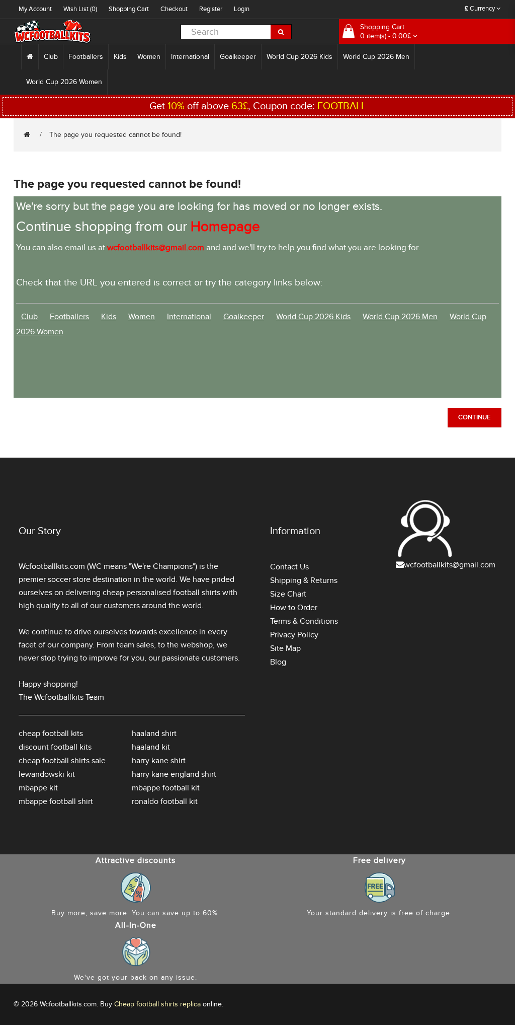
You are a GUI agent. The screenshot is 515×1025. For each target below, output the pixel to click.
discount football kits (55, 747)
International (190, 56)
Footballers (85, 56)
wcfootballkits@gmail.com (449, 565)
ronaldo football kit (165, 801)
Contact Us (289, 567)
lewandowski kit (47, 774)
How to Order (293, 608)
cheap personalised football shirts (161, 593)
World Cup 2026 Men (376, 56)
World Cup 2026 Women (64, 82)
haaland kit (151, 747)
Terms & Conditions (304, 621)
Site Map (285, 648)
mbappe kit (38, 788)
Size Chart (288, 594)
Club (51, 56)
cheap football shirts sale (62, 761)
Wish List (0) (80, 9)
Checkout (174, 9)
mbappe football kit (166, 788)
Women (148, 56)
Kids (120, 56)
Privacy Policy (294, 635)
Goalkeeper (238, 56)
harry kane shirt (159, 761)
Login (241, 9)
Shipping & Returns (303, 580)
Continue (474, 417)
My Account (35, 9)
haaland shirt (154, 733)
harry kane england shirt (174, 774)
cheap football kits (51, 733)
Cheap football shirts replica (157, 1004)
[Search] (281, 31)
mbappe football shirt (56, 801)
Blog (278, 662)
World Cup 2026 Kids (299, 56)
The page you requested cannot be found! (115, 134)
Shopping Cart (129, 9)
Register (210, 9)
